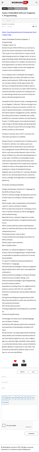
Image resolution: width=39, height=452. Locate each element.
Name (4, 376)
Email (3, 388)
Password (5, 382)
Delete (9, 20)
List (33, 372)
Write (22, 372)
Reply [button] (13, 20)
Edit (4, 20)
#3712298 (34, 24)
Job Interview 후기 (20, 8)
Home (4, 8)
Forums (11, 8)
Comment (31, 433)
